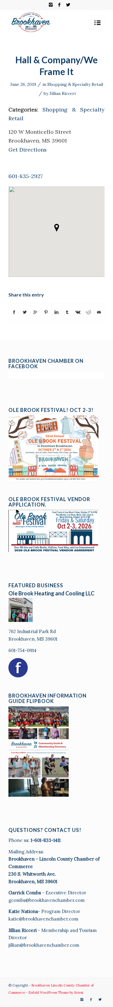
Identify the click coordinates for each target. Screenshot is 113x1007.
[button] (56, 227)
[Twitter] (68, 4)
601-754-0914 (22, 650)
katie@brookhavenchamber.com (43, 919)
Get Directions (27, 149)
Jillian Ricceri (62, 93)
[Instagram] (50, 4)
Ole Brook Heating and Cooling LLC (51, 593)
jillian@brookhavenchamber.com (43, 945)
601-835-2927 (25, 176)
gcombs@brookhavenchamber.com (46, 900)
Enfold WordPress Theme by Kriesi (55, 992)
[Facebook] (59, 4)
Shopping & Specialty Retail (75, 84)
